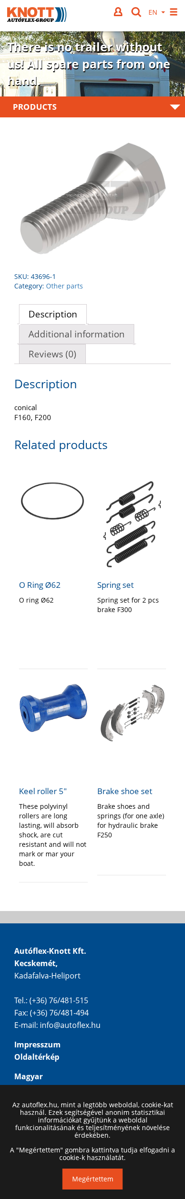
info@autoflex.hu (70, 1025)
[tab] (53, 314)
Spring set (115, 584)
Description (52, 314)
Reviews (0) (52, 354)
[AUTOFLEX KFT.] (36, 15)
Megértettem (92, 1178)
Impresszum (37, 1044)
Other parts (64, 285)
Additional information (76, 334)
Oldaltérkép (36, 1057)
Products (34, 106)
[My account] (119, 11)
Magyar (28, 1076)
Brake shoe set (124, 791)
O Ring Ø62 (40, 584)
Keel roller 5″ (43, 791)
